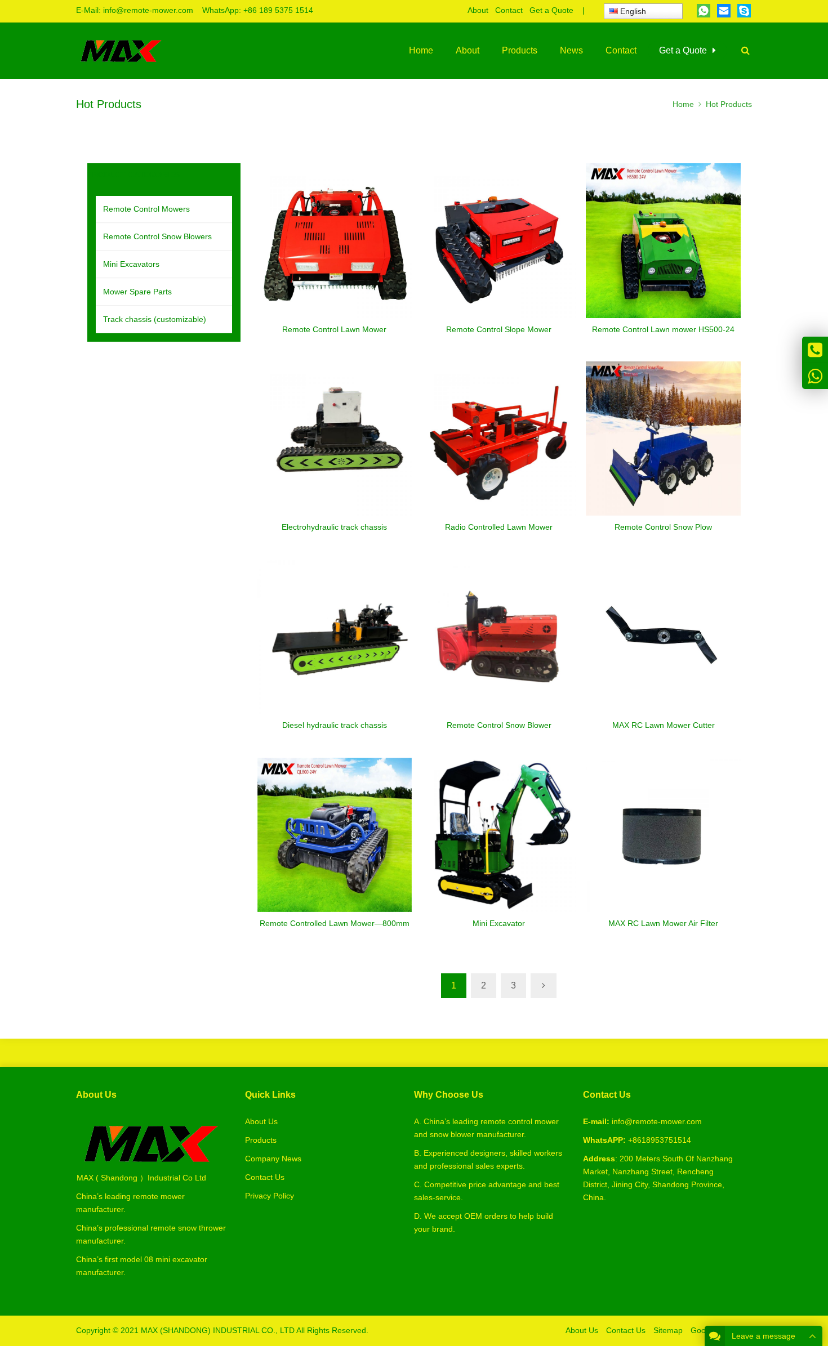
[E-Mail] (724, 10)
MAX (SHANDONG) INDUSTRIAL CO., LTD (218, 1330)
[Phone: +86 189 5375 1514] (815, 350)
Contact (509, 10)
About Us (261, 1121)
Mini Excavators (131, 264)
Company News (273, 1158)
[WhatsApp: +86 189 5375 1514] (815, 376)
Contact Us (264, 1177)
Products (261, 1139)
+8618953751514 (659, 1139)
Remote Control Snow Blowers (157, 236)
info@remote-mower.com (148, 10)
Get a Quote (551, 10)
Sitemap (668, 1330)
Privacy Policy (269, 1195)
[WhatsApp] (703, 10)
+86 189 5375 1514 (278, 10)
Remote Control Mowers (146, 208)
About (478, 10)
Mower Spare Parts (137, 291)
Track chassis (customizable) (154, 319)
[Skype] (744, 10)
